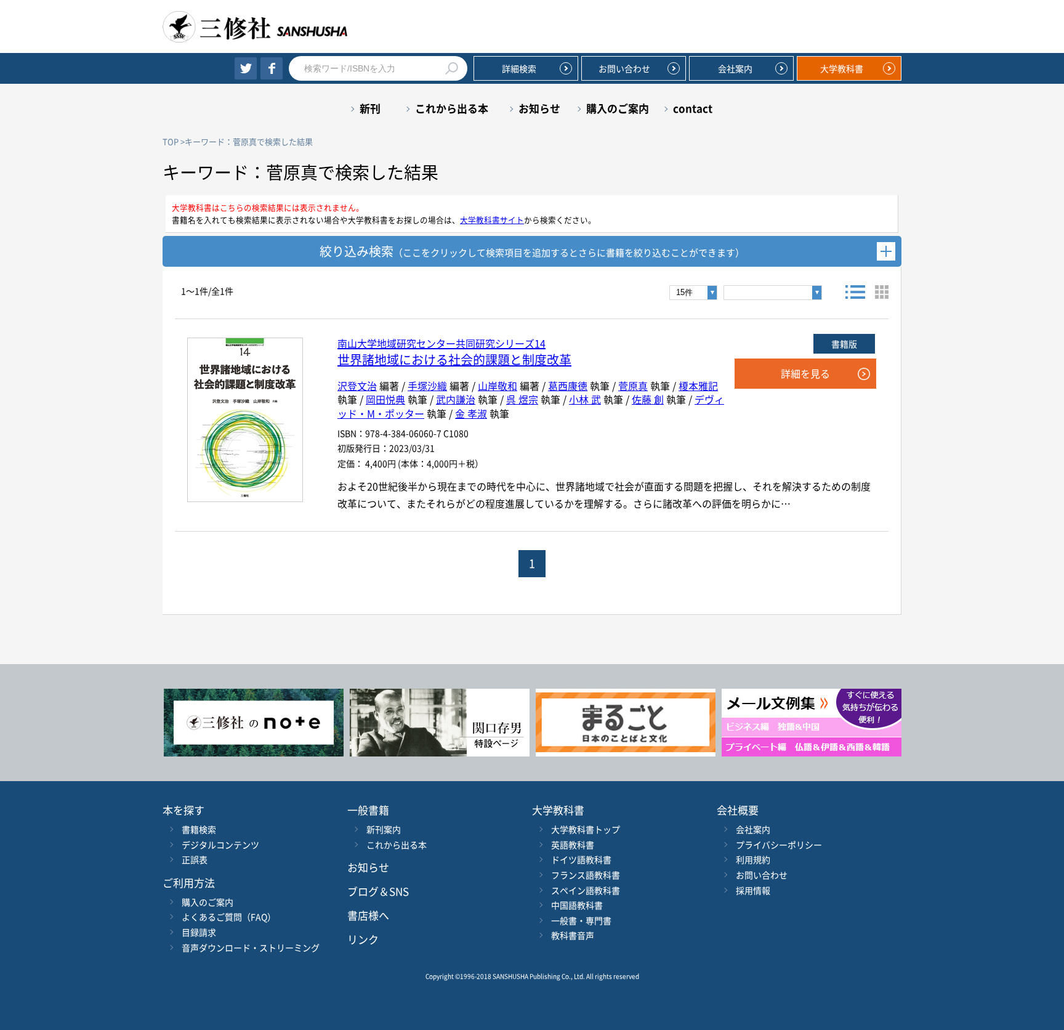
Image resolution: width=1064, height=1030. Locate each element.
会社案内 (735, 68)
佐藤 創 (648, 399)
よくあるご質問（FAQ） (229, 916)
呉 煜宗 (522, 399)
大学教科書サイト (492, 219)
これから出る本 (451, 108)
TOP (171, 141)
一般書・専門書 (581, 920)
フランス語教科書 (585, 875)
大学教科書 (841, 68)
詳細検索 (519, 68)
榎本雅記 (698, 385)
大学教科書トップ (585, 829)
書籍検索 (199, 829)
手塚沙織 (427, 385)
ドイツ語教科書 (581, 859)
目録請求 (199, 932)
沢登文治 (357, 385)
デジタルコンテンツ (220, 844)
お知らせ (539, 108)
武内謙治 (455, 399)
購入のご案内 (617, 108)
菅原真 (633, 385)
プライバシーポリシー (779, 844)
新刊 (370, 108)
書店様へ (368, 915)
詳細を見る (805, 373)
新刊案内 (383, 829)
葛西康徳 (567, 385)
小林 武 (585, 399)
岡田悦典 (385, 399)
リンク (363, 939)
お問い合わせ (624, 68)
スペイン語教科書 (585, 890)
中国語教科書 (577, 905)
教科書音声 (572, 935)
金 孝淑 (471, 413)
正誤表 (195, 859)
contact (692, 108)
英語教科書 (572, 844)
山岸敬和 (497, 385)
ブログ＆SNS (378, 891)
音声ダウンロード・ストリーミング (251, 947)
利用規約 (753, 859)
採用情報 (753, 890)
